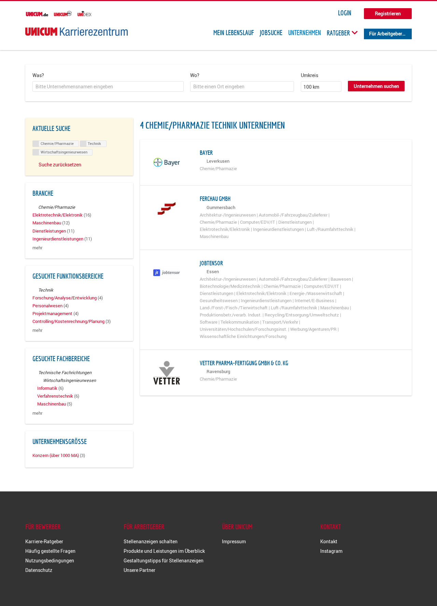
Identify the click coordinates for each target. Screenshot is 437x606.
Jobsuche (271, 32)
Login (344, 13)
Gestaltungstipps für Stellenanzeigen (163, 560)
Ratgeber (339, 32)
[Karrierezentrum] (76, 31)
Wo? (194, 75)
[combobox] (108, 86)
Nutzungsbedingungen (49, 560)
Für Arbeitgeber (385, 33)
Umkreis (309, 75)
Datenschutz (38, 570)
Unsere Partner (139, 570)
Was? (38, 75)
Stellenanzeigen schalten (151, 541)
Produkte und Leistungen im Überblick (164, 551)
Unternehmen (304, 32)
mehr (37, 248)
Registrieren (388, 13)
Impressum (234, 541)
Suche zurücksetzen (60, 164)
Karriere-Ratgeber (44, 541)
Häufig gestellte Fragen (50, 551)
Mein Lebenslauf (233, 32)
